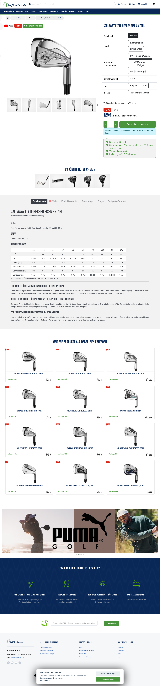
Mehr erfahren (45, 680)
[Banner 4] (81, 554)
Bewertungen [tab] (88, 201)
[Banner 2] (78, 554)
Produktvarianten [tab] (69, 201)
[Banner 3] (80, 554)
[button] (6, 62)
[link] (102, 592)
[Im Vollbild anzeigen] (6, 32)
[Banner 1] (76, 554)
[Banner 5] (83, 554)
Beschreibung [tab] (39, 201)
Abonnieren (111, 623)
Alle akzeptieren (108, 679)
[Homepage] (14, 4)
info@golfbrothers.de (17, 657)
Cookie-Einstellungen (108, 674)
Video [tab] (55, 201)
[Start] (8, 18)
